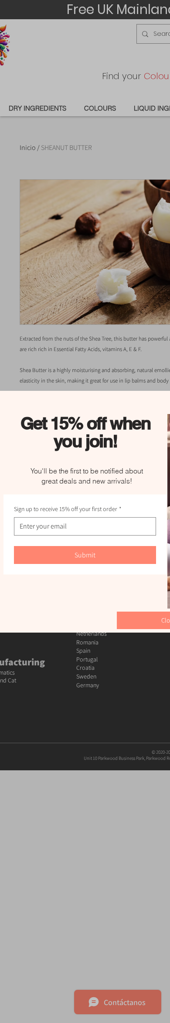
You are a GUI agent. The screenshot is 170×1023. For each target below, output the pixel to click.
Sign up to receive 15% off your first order (68, 509)
